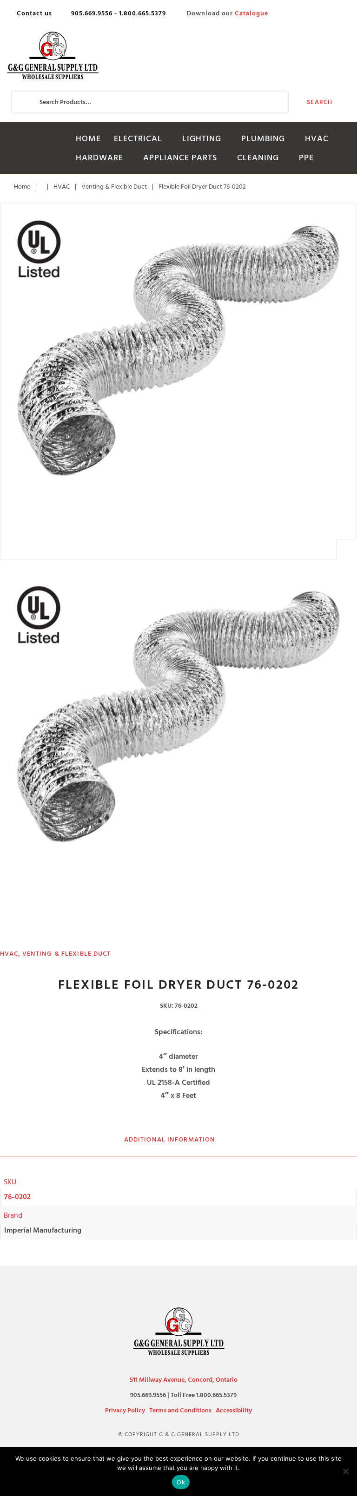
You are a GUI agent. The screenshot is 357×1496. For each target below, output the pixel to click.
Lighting (201, 138)
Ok (181, 1482)
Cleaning (258, 157)
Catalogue (251, 13)
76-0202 (17, 1197)
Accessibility (234, 1410)
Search (319, 102)
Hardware (99, 157)
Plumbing (263, 138)
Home (88, 138)
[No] (345, 1471)
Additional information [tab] (170, 1139)
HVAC (317, 138)
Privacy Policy (125, 1410)
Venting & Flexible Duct (114, 186)
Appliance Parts (180, 157)
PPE (306, 157)
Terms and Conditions (180, 1410)
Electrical (138, 138)
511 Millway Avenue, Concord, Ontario (184, 1379)
